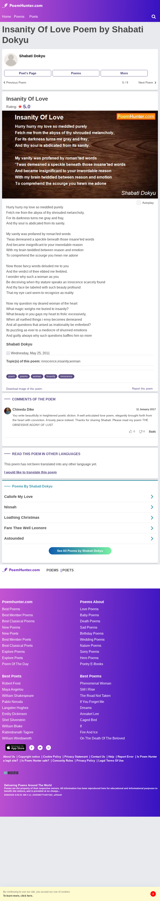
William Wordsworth (17, 738)
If (81, 726)
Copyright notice (29, 756)
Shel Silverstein (13, 720)
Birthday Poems (92, 633)
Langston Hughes (15, 708)
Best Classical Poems (18, 621)
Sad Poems (88, 627)
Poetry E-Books (91, 664)
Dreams (86, 708)
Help (111, 756)
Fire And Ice (89, 732)
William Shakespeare (18, 695)
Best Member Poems (17, 615)
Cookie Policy (52, 756)
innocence (66, 376)
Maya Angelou (12, 689)
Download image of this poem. (24, 388)
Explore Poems (13, 651)
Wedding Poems (92, 639)
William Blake (12, 726)
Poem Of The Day (15, 664)
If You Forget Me (92, 702)
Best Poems (11, 609)
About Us (9, 756)
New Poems (11, 627)
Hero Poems (89, 658)
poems (24, 376)
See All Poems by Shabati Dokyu (80, 550)
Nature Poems (90, 645)
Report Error (126, 756)
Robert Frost (11, 683)
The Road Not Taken (95, 695)
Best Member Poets (16, 639)
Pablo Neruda (12, 702)
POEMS (52, 570)
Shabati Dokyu (32, 56)
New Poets (10, 633)
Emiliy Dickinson (14, 714)
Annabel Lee (89, 714)
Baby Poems (89, 615)
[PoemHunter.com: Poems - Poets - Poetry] (22, 5)
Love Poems (89, 609)
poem (11, 376)
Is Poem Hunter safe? (35, 760)
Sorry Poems (89, 651)
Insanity (50, 376)
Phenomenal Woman (95, 683)
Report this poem (142, 388)
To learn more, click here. (18, 895)
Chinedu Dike (23, 409)
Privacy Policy (85, 760)
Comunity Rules (62, 760)
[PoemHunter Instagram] (48, 747)
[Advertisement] (62, 858)
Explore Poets (12, 658)
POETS (68, 570)
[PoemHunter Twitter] (40, 747)
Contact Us (98, 756)
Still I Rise (87, 689)
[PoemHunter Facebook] (31, 747)
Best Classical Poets (17, 645)
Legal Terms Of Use (111, 760)
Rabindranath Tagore (17, 732)
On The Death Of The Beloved (102, 738)
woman (37, 376)
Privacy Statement (76, 756)
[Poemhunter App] (15, 747)
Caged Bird (88, 720)
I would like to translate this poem (30, 472)
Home (6, 16)
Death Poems (90, 621)
